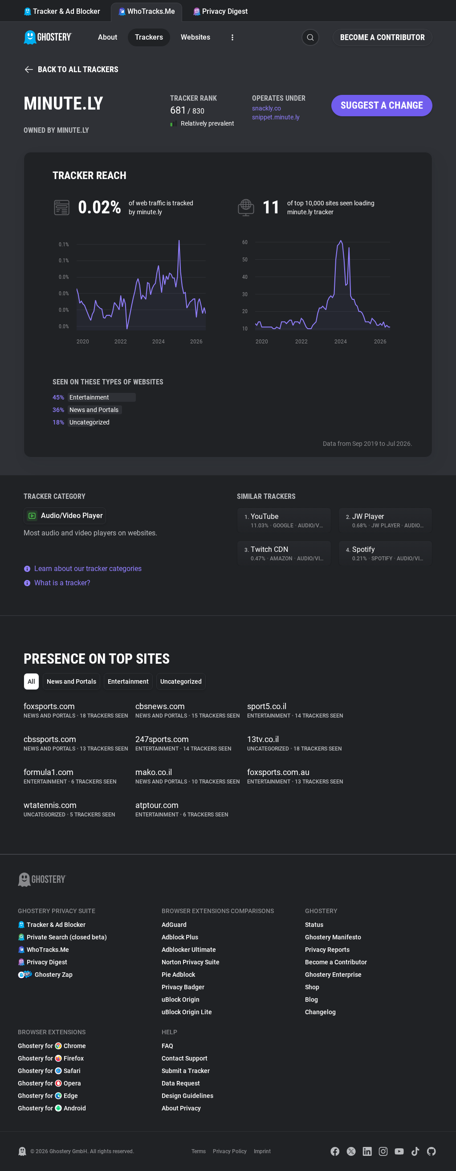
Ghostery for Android (52, 1108)
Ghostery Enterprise (333, 974)
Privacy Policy (230, 1151)
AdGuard (174, 924)
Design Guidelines (187, 1095)
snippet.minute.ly (276, 117)
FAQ (167, 1045)
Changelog (320, 1012)
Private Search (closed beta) (67, 937)
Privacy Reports (327, 949)
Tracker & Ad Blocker (66, 11)
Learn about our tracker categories (88, 568)
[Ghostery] (48, 37)
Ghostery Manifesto (333, 937)
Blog (311, 999)
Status (314, 924)
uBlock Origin (181, 999)
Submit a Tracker (186, 1070)
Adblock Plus (180, 937)
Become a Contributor (382, 37)
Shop (312, 987)
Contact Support (185, 1058)
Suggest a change (382, 105)
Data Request (181, 1083)
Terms (198, 1151)
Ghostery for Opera (49, 1083)
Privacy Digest (225, 11)
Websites (195, 37)
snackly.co (266, 108)
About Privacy (181, 1108)
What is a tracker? (62, 583)
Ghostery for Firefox (51, 1058)
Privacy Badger (183, 987)
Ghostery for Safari (49, 1070)
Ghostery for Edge (48, 1095)
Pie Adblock (178, 974)
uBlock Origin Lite (187, 1012)
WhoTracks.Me (151, 11)
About (107, 37)
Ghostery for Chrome (52, 1045)
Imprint (262, 1151)
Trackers (149, 37)
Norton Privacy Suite (191, 962)
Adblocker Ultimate (189, 949)
